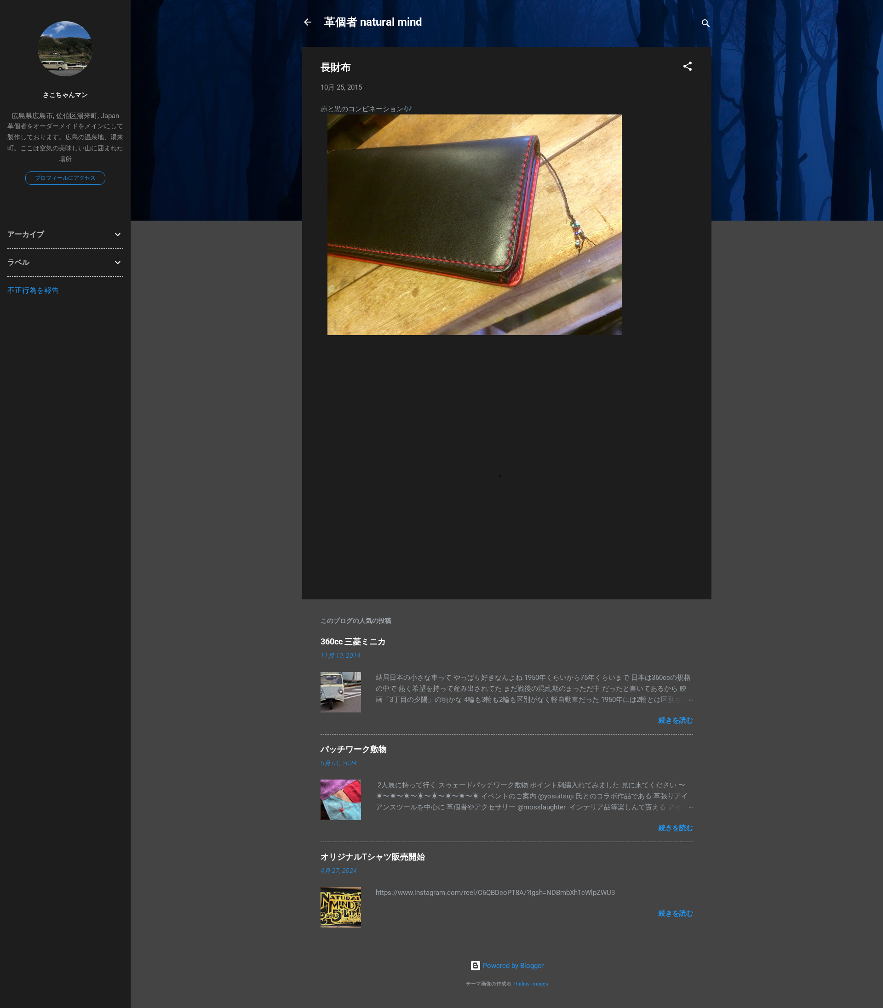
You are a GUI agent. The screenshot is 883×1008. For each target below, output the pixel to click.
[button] (687, 68)
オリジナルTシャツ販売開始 (373, 856)
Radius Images (531, 984)
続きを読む (676, 720)
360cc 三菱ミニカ (357, 641)
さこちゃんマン (65, 94)
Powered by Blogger (512, 966)
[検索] (705, 25)
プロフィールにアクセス (65, 178)
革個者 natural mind (373, 22)
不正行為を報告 (33, 290)
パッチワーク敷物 (354, 749)
